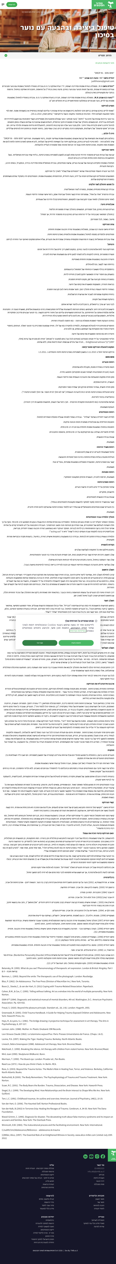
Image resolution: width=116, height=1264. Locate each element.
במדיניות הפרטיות (78, 630)
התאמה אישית (76, 643)
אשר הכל (40, 643)
